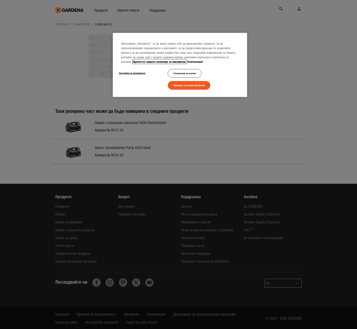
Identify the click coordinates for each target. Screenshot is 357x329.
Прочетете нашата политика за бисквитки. (159, 62)
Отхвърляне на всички (184, 73)
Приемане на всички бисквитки (189, 85)
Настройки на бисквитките (132, 73)
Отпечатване (195, 62)
